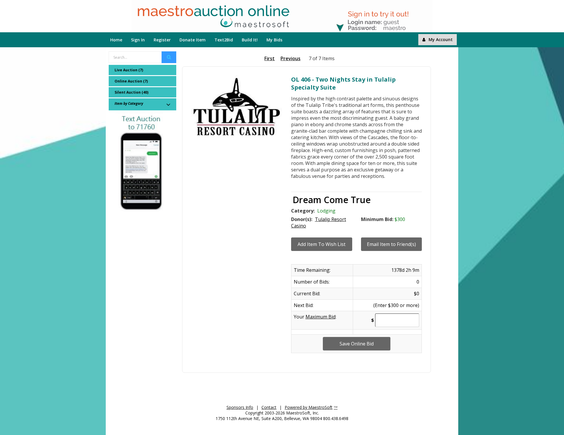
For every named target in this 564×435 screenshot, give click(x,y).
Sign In (138, 40)
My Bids (274, 40)
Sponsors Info (239, 407)
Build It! (250, 40)
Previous (291, 58)
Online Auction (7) (131, 81)
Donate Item (192, 40)
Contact (268, 407)
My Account (441, 39)
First (269, 58)
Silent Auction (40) (131, 92)
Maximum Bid (320, 316)
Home (116, 40)
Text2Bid (223, 40)
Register (162, 40)
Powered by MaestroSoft (309, 407)
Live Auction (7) (129, 70)
